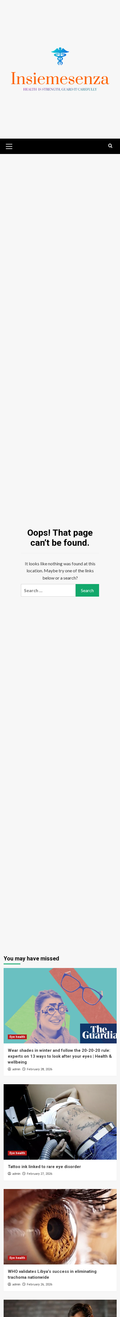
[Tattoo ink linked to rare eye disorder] (60, 1122)
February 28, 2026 (39, 1069)
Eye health (17, 1037)
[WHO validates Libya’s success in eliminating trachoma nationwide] (60, 1226)
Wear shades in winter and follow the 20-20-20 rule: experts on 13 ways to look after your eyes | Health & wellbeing (60, 1056)
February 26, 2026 (39, 1284)
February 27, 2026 (39, 1174)
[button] (9, 146)
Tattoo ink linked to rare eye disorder (44, 1166)
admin (16, 1069)
